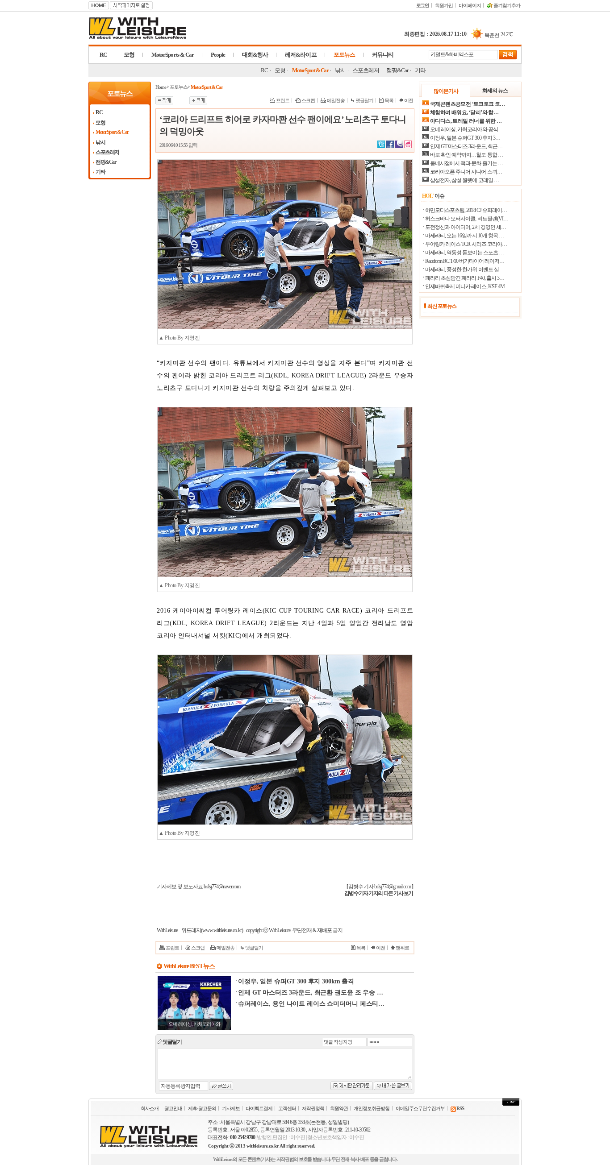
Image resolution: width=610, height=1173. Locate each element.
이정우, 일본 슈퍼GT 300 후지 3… (465, 138)
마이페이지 (470, 5)
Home (160, 87)
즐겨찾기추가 (506, 5)
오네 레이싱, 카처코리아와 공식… (466, 129)
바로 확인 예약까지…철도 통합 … (466, 155)
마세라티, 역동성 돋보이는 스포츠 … (464, 252)
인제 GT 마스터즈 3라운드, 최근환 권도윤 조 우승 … (310, 992)
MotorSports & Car (172, 54)
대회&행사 (255, 54)
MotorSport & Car (310, 70)
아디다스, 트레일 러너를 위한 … (465, 121)
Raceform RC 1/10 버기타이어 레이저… (464, 261)
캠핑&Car (397, 70)
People (218, 54)
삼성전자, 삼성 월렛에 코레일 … (464, 180)
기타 (420, 70)
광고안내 (173, 1108)
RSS (460, 1108)
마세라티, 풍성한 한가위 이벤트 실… (464, 269)
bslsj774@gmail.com (392, 886)
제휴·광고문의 (202, 1108)
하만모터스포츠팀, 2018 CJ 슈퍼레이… (466, 210)
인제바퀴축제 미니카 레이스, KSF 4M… (467, 286)
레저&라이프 (300, 54)
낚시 (340, 70)
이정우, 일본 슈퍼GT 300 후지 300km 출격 (296, 981)
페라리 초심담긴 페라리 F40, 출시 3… (464, 278)
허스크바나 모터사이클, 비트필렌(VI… (466, 219)
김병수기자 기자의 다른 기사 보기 (378, 893)
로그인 (422, 5)
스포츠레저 (365, 70)
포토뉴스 (344, 54)
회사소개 (150, 1108)
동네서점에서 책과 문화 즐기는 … (466, 163)
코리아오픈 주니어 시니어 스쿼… (466, 172)
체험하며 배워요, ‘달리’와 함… (464, 112)
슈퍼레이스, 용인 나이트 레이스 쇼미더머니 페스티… (311, 1003)
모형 (129, 54)
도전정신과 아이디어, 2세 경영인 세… (465, 227)
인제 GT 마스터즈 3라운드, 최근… (466, 146)
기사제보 (231, 1108)
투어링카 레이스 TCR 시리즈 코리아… (466, 244)
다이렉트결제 (259, 1108)
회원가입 (444, 5)
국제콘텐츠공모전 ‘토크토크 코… (467, 104)
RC (103, 54)
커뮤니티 (382, 54)
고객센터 (287, 1108)
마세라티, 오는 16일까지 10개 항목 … (464, 235)
